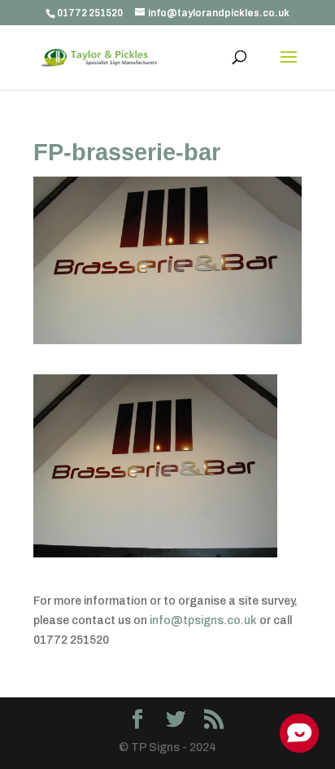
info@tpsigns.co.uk (203, 620)
